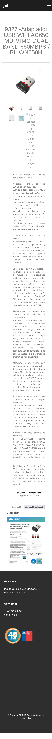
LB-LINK (36, 495)
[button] (40, 69)
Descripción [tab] (17, 507)
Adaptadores (24, 495)
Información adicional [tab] (34, 507)
